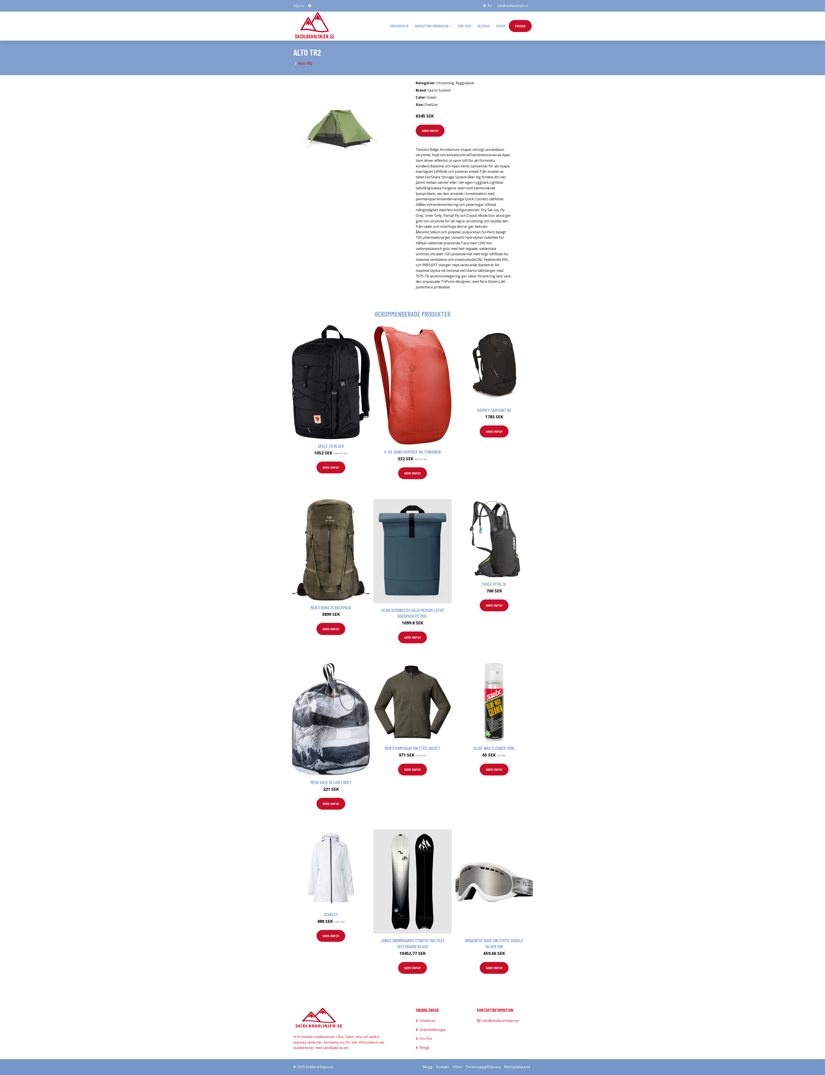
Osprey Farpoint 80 (494, 410)
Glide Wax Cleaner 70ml (494, 748)
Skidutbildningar (433, 1029)
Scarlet (331, 914)
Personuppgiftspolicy (483, 1066)
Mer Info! (430, 130)
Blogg (484, 26)
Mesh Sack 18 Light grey (330, 782)
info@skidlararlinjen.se (512, 6)
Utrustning (445, 83)
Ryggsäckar (465, 83)
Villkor (457, 1066)
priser (520, 26)
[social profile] (310, 6)
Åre (489, 6)
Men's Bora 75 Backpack (330, 607)
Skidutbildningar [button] (432, 26)
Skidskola (399, 26)
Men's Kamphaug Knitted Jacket (412, 748)
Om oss (464, 26)
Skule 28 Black (331, 446)
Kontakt (442, 1066)
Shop (501, 26)
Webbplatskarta (517, 1066)
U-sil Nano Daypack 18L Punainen (412, 451)
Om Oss (426, 1038)
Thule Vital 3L (494, 584)
